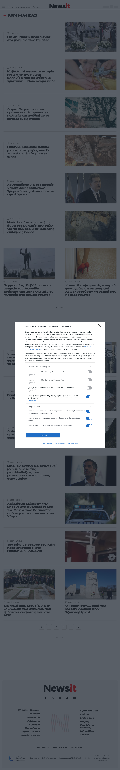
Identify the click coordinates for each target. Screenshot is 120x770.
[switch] (89, 371)
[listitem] (60, 366)
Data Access (60, 444)
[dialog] (60, 385)
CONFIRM (43, 435)
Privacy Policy (73, 444)
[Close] (100, 326)
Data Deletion (47, 444)
